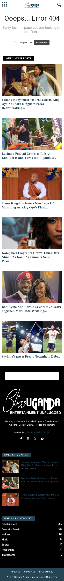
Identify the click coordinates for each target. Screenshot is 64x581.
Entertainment (9, 524)
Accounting (8, 549)
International (8, 555)
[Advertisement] (32, 376)
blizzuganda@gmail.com (38, 432)
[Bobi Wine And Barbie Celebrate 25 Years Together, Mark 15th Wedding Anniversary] (32, 287)
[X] (35, 439)
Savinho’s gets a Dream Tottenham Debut (31, 356)
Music (5, 539)
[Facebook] (21, 439)
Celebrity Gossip (11, 529)
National (6, 534)
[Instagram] (28, 439)
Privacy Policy (46, 571)
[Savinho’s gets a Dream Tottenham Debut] (32, 337)
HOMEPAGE (41, 42)
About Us (15, 571)
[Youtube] (42, 439)
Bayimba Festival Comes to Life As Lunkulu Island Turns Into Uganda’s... (29, 155)
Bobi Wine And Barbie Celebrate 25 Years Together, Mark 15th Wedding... (31, 308)
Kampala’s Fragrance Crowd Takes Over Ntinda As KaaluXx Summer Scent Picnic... (30, 256)
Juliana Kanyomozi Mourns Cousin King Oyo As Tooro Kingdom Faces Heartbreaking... (31, 103)
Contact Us (29, 571)
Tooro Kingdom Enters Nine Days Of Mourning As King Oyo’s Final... (28, 205)
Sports (5, 544)
